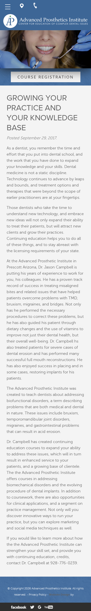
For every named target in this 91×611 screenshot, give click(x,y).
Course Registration (45, 77)
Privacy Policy (37, 594)
